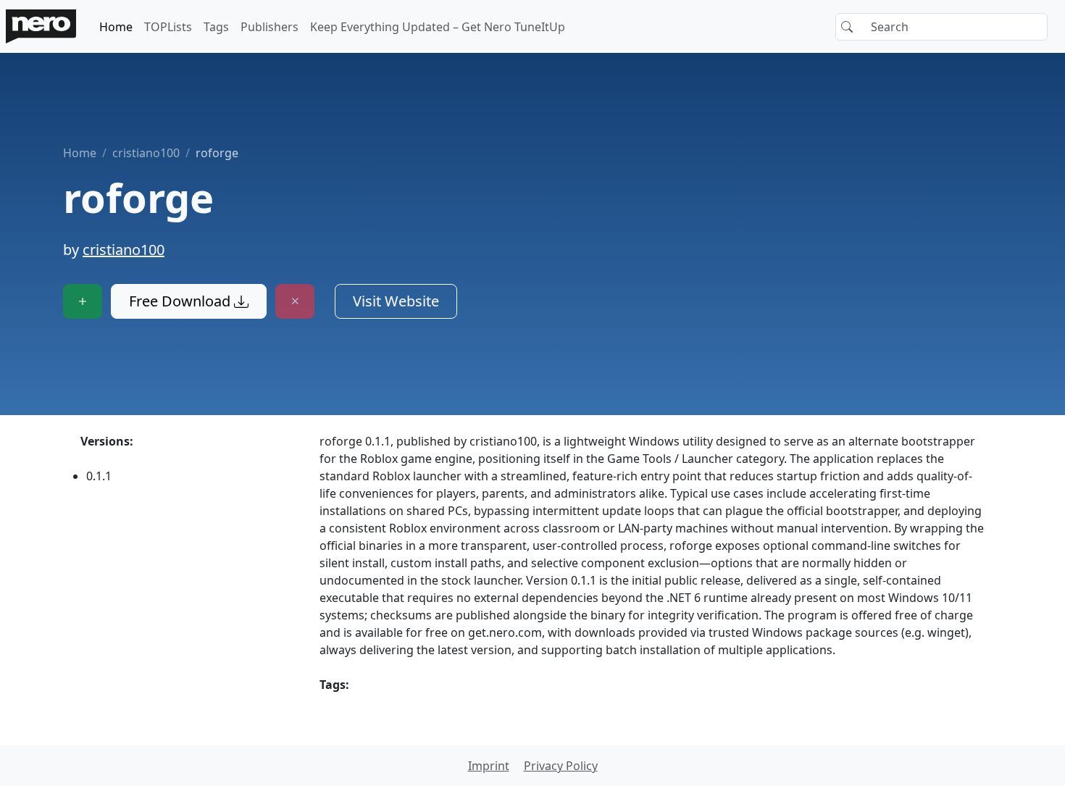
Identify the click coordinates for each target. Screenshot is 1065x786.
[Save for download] (82, 301)
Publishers (269, 27)
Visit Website (396, 301)
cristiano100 (146, 153)
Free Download (181, 301)
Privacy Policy (561, 766)
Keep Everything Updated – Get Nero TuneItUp (437, 27)
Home (116, 27)
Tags (216, 27)
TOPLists (168, 27)
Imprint (488, 766)
